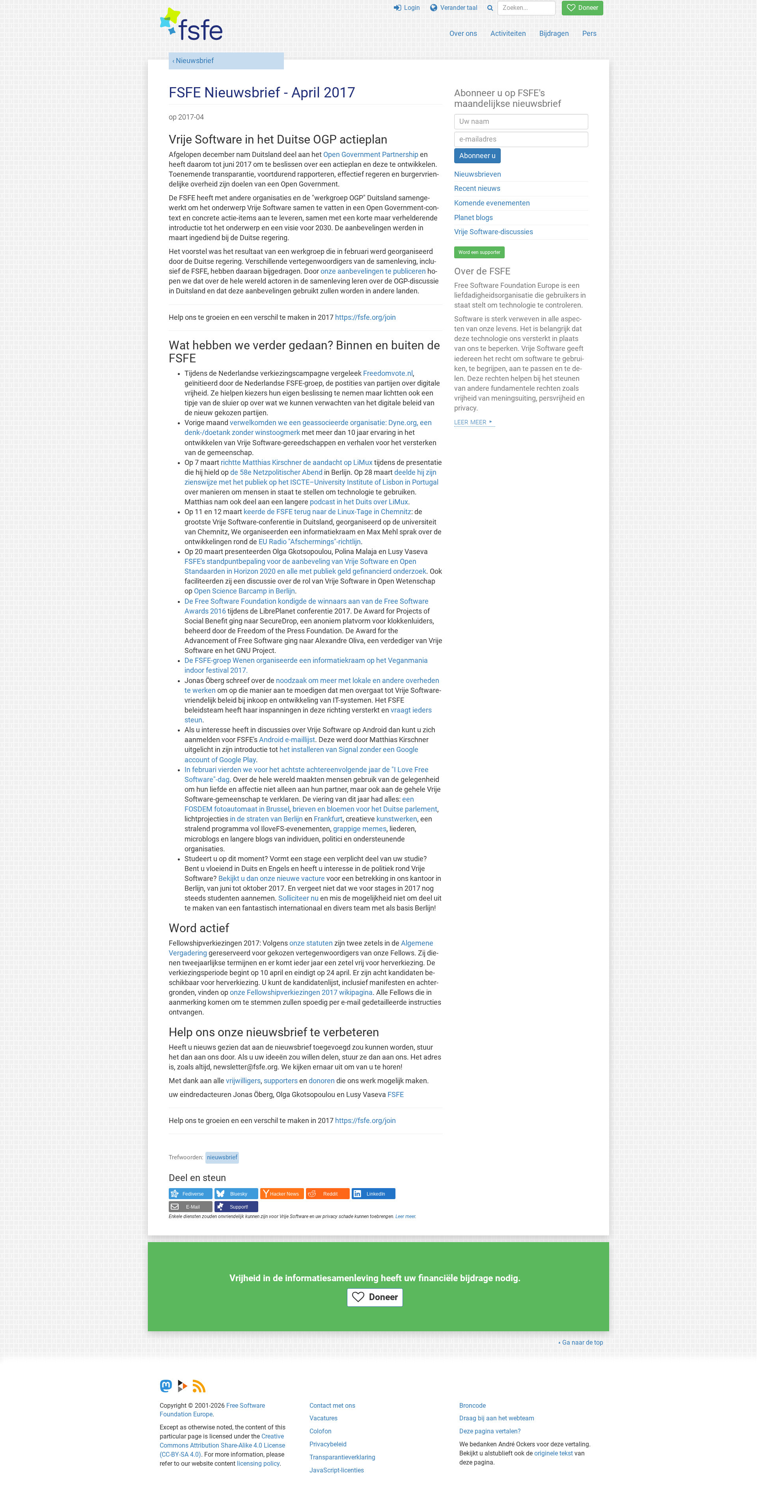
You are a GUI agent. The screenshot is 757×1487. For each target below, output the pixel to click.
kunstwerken (397, 819)
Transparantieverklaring (342, 1457)
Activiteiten (508, 33)
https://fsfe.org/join (365, 317)
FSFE (396, 1095)
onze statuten (311, 943)
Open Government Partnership (370, 155)
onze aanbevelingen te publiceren (373, 271)
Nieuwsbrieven (477, 174)
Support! (239, 1207)
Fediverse (193, 1194)
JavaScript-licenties (337, 1470)
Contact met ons (332, 1405)
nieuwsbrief (222, 1157)
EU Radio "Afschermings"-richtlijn (310, 542)
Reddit (330, 1194)
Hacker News (284, 1194)
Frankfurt (328, 819)
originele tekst (553, 1453)
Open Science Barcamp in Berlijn (244, 591)
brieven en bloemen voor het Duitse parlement (365, 809)
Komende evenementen (492, 203)
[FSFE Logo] (191, 24)
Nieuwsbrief (195, 61)
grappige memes (359, 829)
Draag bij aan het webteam (496, 1418)
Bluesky (238, 1194)
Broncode (472, 1405)
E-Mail (193, 1207)
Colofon (321, 1431)
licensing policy (258, 1463)
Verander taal (457, 7)
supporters (281, 1081)
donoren (322, 1081)
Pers (589, 33)
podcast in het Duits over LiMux (359, 502)
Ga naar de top (582, 1342)
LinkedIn (376, 1194)
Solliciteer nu (298, 898)
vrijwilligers (243, 1081)
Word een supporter (479, 252)
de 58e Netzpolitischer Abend (276, 472)
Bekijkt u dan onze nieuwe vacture (271, 878)
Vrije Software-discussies (493, 232)
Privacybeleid (328, 1444)
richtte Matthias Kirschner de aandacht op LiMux (297, 462)
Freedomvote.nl (388, 373)
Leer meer (405, 1216)
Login (410, 7)
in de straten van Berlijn (266, 819)
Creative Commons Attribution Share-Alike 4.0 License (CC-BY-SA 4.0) (222, 1445)
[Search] (490, 8)
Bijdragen (554, 33)
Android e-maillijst (287, 740)
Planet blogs (473, 218)
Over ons (463, 33)
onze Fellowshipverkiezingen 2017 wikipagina (301, 992)
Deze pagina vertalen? (490, 1431)
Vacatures (323, 1418)
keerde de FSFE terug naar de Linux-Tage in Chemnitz (327, 512)
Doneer (586, 7)
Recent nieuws (477, 188)
